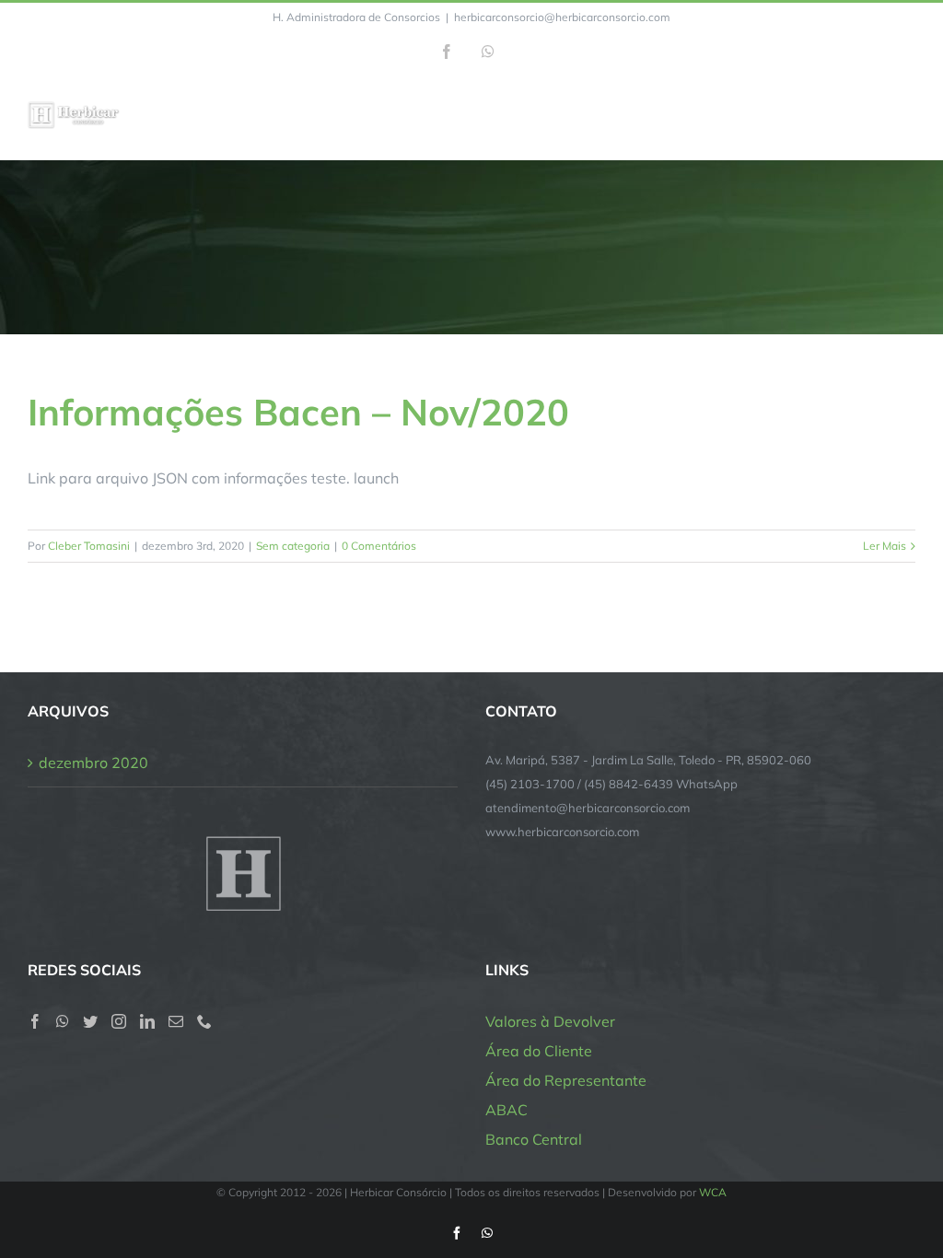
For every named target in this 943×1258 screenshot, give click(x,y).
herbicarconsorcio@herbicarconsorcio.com (562, 17)
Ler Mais (884, 546)
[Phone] (204, 1021)
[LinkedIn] (147, 1021)
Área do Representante (565, 1080)
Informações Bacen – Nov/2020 (298, 412)
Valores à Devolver (550, 1021)
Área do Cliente (538, 1051)
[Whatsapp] (62, 1021)
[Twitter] (90, 1021)
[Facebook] (35, 1021)
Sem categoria (293, 546)
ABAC (506, 1110)
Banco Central (533, 1139)
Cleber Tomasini (89, 546)
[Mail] (176, 1021)
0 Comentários (379, 546)
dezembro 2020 (93, 762)
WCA (713, 1192)
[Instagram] (118, 1021)
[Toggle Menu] (903, 116)
